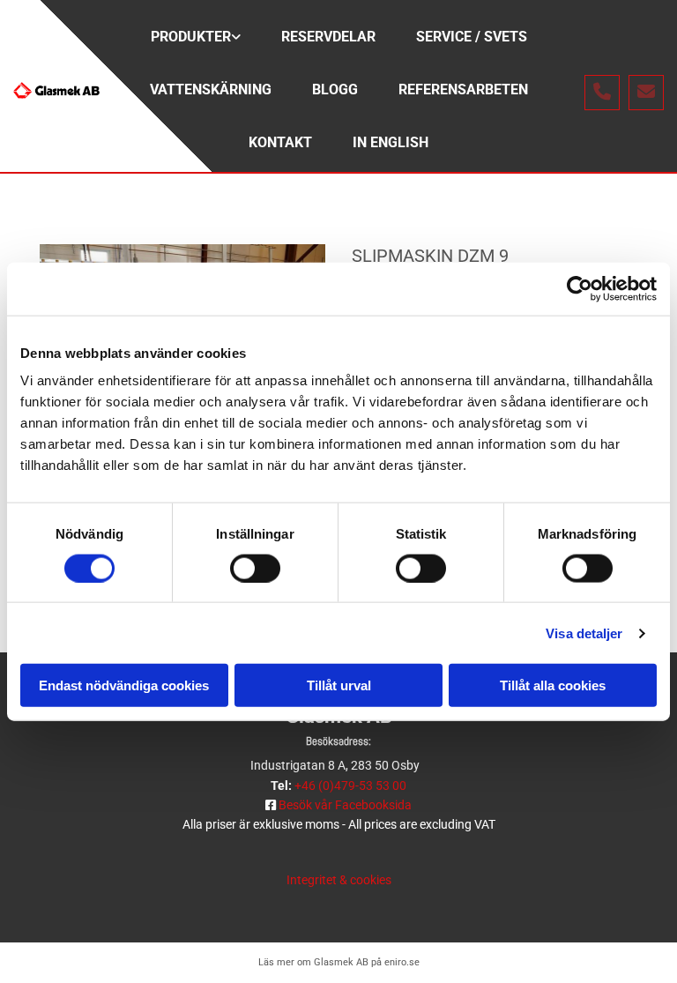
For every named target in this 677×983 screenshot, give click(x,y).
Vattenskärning (211, 89)
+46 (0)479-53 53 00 (350, 785)
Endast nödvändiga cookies (124, 685)
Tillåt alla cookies (553, 685)
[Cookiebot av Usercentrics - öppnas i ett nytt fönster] (579, 288)
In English (390, 142)
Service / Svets (471, 36)
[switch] (255, 568)
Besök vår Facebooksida (345, 805)
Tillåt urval (339, 685)
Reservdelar (328, 36)
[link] (195, 39)
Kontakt (280, 142)
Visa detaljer (584, 632)
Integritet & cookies (338, 880)
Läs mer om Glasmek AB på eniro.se (339, 962)
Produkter (191, 36)
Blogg (335, 89)
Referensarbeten (463, 89)
